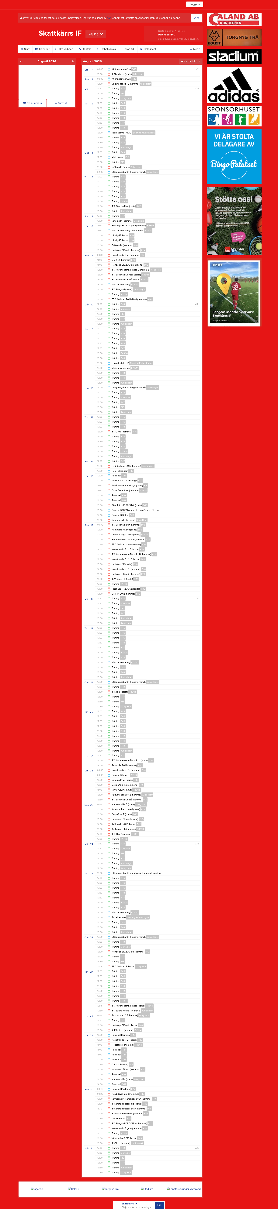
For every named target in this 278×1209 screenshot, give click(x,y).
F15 (122, 93)
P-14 (123, 142)
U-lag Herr (145, 83)
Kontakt (86, 49)
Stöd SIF (129, 49)
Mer (196, 49)
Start (26, 49)
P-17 (123, 318)
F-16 (123, 108)
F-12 (123, 137)
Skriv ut (62, 103)
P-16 (134, 69)
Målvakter (125, 309)
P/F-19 (124, 294)
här (108, 18)
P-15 (123, 103)
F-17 (123, 122)
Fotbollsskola (108, 49)
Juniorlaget (126, 147)
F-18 (123, 358)
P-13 (123, 88)
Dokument (149, 49)
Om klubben (65, 49)
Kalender (44, 49)
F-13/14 (124, 127)
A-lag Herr (138, 74)
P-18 (123, 117)
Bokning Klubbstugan (144, 132)
